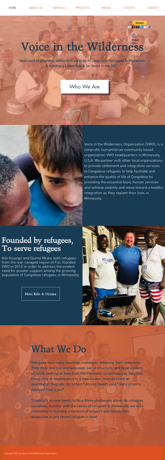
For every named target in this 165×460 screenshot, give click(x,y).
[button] (139, 24)
